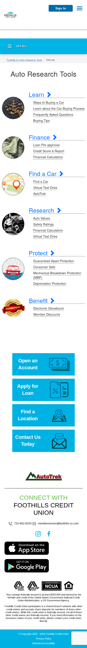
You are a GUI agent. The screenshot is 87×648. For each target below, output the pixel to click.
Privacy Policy (43, 638)
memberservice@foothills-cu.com (58, 523)
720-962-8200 (23, 523)
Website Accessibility (43, 643)
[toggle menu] (79, 8)
